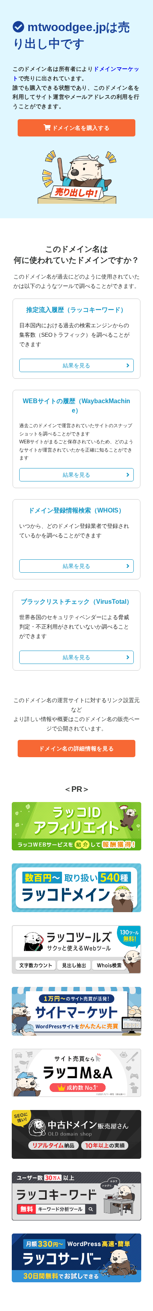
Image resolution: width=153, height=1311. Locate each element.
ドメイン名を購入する (81, 128)
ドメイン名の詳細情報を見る (76, 748)
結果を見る (76, 365)
